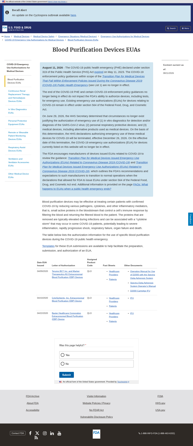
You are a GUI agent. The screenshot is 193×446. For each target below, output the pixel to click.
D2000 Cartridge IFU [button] (140, 291)
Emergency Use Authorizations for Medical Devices (125, 36)
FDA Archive (32, 396)
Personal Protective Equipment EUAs (17, 122)
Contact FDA (18, 433)
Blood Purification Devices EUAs (16, 81)
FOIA (160, 396)
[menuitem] (175, 70)
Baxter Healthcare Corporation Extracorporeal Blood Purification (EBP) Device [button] (67, 316)
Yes (68, 355)
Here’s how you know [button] (57, 2)
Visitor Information (96, 396)
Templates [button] (48, 246)
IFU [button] (132, 298)
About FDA (33, 403)
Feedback (190, 219)
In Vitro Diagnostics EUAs (17, 111)
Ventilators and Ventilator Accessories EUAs (18, 162)
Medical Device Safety (43, 36)
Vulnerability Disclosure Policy (96, 417)
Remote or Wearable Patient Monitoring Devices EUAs (18, 135)
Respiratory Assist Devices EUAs (16, 149)
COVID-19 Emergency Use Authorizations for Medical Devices (34, 40)
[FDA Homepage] (16, 28)
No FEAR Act (96, 410)
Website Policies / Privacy (96, 403)
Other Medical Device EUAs (18, 175)
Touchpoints (122, 382)
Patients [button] (113, 279)
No (67, 364)
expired (98, 72)
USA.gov (160, 410)
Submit (66, 375)
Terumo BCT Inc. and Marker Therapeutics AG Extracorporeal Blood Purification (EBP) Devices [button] (67, 274)
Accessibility (32, 410)
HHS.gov (160, 403)
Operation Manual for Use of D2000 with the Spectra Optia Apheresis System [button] (142, 274)
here (73, 15)
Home (7, 36)
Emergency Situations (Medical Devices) (77, 36)
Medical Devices (21, 36)
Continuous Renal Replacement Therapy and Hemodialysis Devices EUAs (19, 96)
